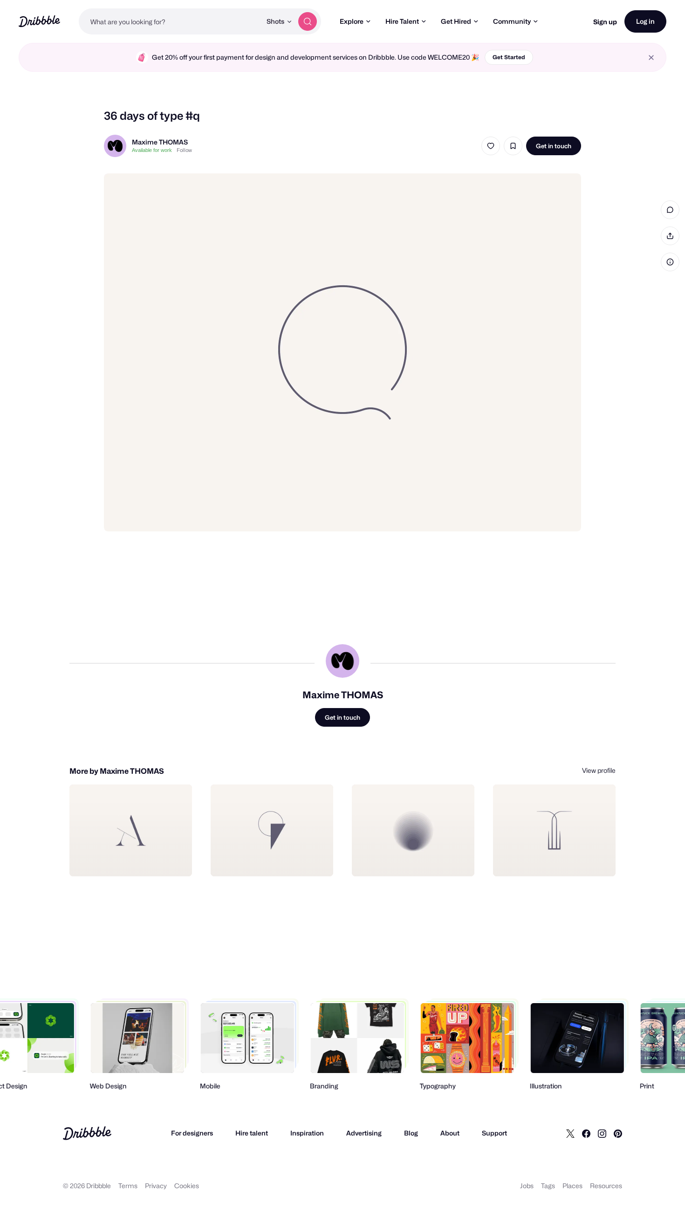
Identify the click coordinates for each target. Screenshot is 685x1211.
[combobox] (170, 21)
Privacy (156, 1186)
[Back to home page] (39, 21)
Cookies (186, 1186)
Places (572, 1186)
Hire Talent (402, 21)
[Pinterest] (618, 1133)
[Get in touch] (137, 859)
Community (512, 21)
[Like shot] (490, 146)
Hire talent (251, 1133)
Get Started (509, 57)
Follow (184, 150)
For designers (192, 1133)
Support (494, 1133)
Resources (606, 1186)
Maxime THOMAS (160, 142)
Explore (351, 21)
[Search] (307, 21)
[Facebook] (586, 1133)
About (449, 1133)
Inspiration (307, 1133)
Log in (645, 21)
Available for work (152, 150)
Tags (548, 1186)
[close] (651, 57)
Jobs (527, 1186)
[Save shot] (513, 146)
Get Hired (456, 21)
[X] (570, 1133)
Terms (127, 1186)
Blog (411, 1133)
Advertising (364, 1133)
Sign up (605, 22)
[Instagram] (602, 1133)
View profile (599, 770)
